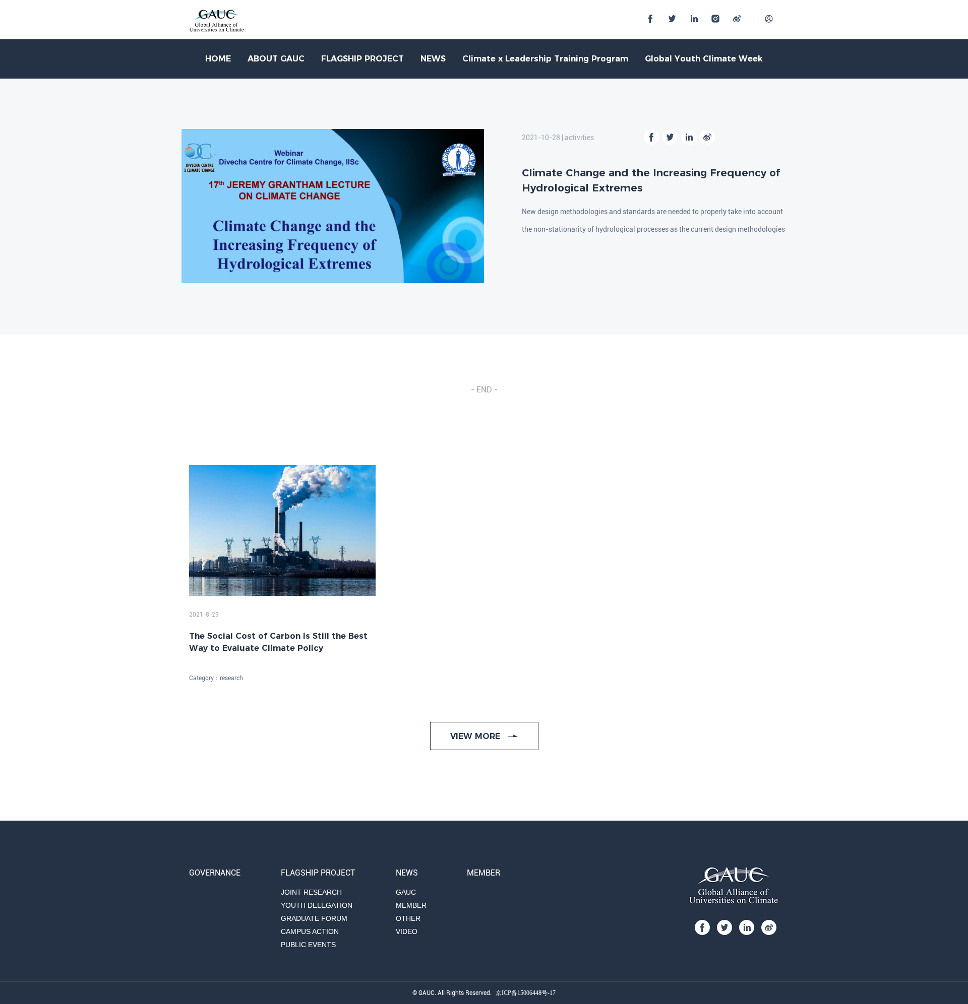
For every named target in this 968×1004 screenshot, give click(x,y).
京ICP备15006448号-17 (526, 992)
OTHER (408, 918)
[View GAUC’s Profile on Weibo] (737, 18)
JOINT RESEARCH (311, 892)
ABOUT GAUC (276, 58)
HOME (218, 58)
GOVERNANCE (214, 873)
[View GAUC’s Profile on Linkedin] (693, 18)
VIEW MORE (476, 736)
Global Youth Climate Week (704, 58)
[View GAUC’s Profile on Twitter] (672, 18)
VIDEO (406, 931)
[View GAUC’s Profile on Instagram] (715, 18)
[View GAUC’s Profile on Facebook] (650, 18)
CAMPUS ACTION (310, 931)
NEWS (433, 58)
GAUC (406, 892)
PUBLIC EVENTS (308, 945)
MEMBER (411, 905)
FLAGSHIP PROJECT (362, 58)
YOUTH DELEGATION (316, 905)
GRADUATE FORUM (314, 918)
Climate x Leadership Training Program (545, 58)
